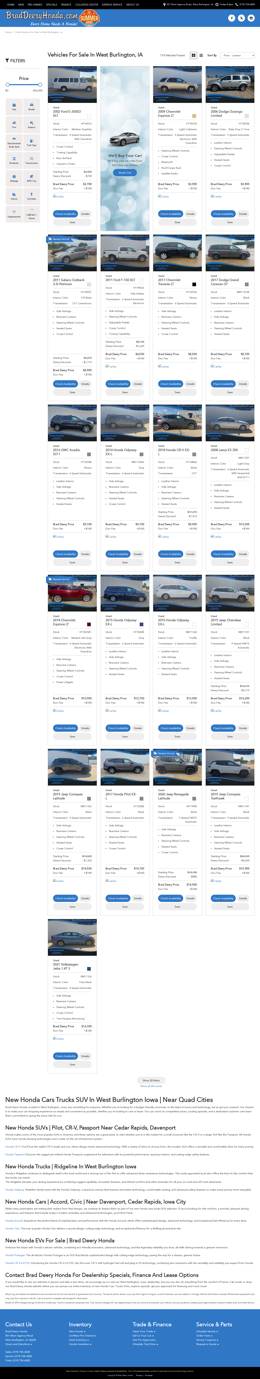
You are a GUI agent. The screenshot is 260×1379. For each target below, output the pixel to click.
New (21, 4)
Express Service (112, 4)
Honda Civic (12, 1228)
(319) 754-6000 (21, 1351)
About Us (132, 4)
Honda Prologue (15, 1255)
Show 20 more (151, 1080)
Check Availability (65, 214)
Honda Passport (15, 1154)
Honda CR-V (12, 1146)
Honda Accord (13, 1220)
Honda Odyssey (14, 1189)
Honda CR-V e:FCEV (17, 1263)
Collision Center (86, 4)
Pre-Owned (35, 4)
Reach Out (125, 172)
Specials (51, 4)
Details (85, 214)
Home (11, 4)
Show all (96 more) (151, 1086)
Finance (66, 4)
